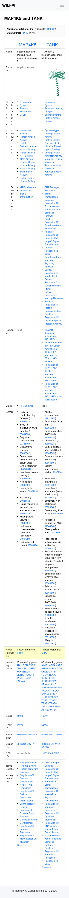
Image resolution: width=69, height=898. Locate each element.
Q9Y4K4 (31, 743)
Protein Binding (27, 152)
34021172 (25, 500)
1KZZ (44, 753)
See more (21, 845)
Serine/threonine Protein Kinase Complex (53, 118)
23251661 (57, 532)
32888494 (25, 484)
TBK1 (44, 697)
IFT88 (20, 652)
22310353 (49, 637)
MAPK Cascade (28, 187)
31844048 (49, 526)
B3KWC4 (21, 743)
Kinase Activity (27, 168)
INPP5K (53, 681)
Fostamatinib (26, 405)
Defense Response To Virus (51, 250)
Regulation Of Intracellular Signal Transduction (52, 795)
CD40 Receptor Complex (52, 764)
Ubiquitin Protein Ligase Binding (53, 147)
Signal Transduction (51, 195)
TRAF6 (53, 703)
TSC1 (44, 706)
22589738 (49, 614)
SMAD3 (45, 693)
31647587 (49, 643)
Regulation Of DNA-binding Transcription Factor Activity (52, 827)
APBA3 (53, 665)
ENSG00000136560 (51, 734)
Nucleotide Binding (25, 132)
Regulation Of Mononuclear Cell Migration (29, 838)
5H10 (56, 753)
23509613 (49, 548)
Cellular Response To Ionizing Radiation (54, 295)
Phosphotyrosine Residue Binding (28, 764)
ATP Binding (26, 155)
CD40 (59, 668)
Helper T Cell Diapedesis (26, 786)
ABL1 (19, 665)
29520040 (49, 507)
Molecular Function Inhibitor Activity (53, 171)
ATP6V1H (46, 668)
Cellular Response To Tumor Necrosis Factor (53, 283)
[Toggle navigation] (62, 5)
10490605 (50, 28)
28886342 (25, 453)
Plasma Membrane (25, 110)
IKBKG (44, 681)
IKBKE (52, 678)
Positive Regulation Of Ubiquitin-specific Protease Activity (53, 318)
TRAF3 (45, 703)
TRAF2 (27, 678)
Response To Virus (51, 862)
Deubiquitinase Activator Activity (53, 154)
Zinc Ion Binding (53, 143)
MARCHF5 (56, 687)
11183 (20, 715)
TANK (52, 44)
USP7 (51, 706)
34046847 (26, 469)
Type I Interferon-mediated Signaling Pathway (53, 261)
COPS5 (32, 665)
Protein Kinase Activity (27, 138)
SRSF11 (54, 693)
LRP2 (44, 652)
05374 (20, 725)
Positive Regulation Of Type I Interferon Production (53, 223)
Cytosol (24, 105)
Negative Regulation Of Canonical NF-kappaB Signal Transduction (52, 238)
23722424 (49, 497)
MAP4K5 (27, 44)
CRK (19, 668)
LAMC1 (53, 684)
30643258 (49, 583)
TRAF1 (45, 700)
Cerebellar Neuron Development (29, 821)
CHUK (44, 671)
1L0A (50, 753)
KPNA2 (45, 684)
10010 (44, 715)
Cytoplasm (25, 102)
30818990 (49, 624)
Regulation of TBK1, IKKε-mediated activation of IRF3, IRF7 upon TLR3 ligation (53, 391)
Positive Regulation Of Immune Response (52, 852)
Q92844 (45, 747)
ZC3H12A (51, 709)
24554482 (49, 570)
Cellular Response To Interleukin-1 (51, 273)
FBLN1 (44, 674)
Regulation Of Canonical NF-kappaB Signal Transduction (52, 773)
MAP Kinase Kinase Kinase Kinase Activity (27, 162)
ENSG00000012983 (27, 734)
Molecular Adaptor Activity (53, 163)
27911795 (49, 418)
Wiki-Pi (8, 5)
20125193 (25, 443)
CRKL (25, 668)
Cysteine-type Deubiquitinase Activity (52, 133)
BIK (54, 668)
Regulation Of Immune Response (27, 829)
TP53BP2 (53, 697)
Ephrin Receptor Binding (28, 805)
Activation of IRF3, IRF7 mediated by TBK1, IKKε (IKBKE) (51, 355)
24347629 (25, 538)
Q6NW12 (55, 743)
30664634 (25, 421)
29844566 (58, 513)
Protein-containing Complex (54, 110)
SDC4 (56, 690)
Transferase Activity (26, 173)
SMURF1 (31, 674)
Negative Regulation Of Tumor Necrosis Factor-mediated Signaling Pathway (53, 207)
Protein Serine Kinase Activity (27, 179)
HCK (19, 671)
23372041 (58, 472)
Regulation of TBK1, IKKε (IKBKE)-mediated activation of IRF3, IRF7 (51, 372)
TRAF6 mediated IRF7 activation (53, 344)
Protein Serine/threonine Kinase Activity (28, 146)
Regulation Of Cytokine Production (52, 816)
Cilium (23, 114)
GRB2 (32, 668)
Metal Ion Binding (53, 159)
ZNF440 (21, 681)
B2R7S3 (45, 743)
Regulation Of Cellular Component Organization (27, 795)
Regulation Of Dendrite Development (27, 778)
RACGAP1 (46, 690)
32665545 (49, 427)
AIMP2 (44, 665)
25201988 (49, 484)
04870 (44, 725)
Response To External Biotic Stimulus (27, 813)
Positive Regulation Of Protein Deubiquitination (53, 306)
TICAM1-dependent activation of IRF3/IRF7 (51, 334)
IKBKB (44, 678)
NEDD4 (26, 671)
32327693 (33, 491)
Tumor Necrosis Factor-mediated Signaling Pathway (53, 840)
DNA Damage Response (52, 189)
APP (60, 665)
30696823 (49, 443)
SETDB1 (21, 674)
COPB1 (52, 671)
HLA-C (52, 674)
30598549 (25, 478)
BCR (25, 665)
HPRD (25, 32)
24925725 (25, 513)
